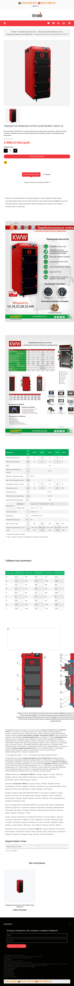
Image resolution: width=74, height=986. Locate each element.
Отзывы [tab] (46, 174)
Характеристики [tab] (31, 174)
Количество (8, 147)
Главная (14, 32)
